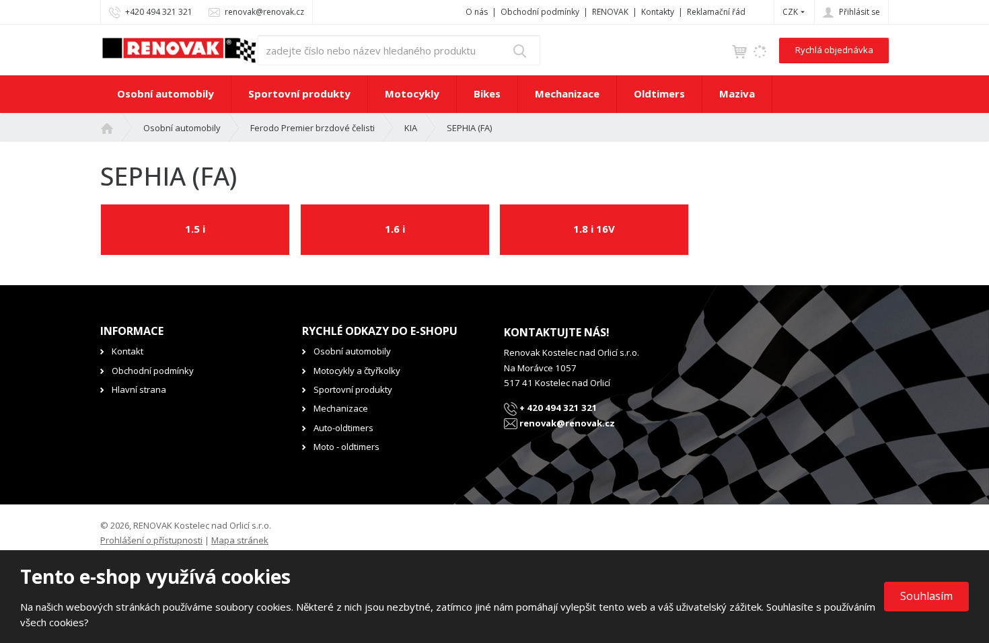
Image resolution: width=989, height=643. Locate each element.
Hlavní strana (139, 389)
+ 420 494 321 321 (557, 408)
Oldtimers (659, 93)
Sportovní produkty (299, 93)
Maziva (737, 93)
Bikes (487, 93)
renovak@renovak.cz (566, 423)
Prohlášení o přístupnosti (151, 540)
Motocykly (412, 93)
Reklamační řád (716, 11)
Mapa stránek (239, 540)
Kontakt (127, 351)
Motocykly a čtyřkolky (357, 371)
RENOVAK (610, 11)
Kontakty (657, 11)
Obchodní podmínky (540, 11)
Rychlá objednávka (834, 50)
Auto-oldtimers (343, 428)
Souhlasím (926, 596)
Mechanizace (567, 93)
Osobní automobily (165, 93)
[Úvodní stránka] (179, 49)
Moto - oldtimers (346, 447)
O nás (477, 11)
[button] (790, 11)
